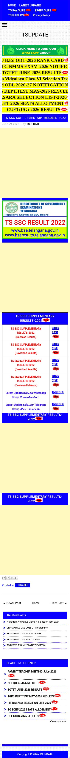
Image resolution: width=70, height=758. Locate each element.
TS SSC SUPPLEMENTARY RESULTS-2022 (35, 118)
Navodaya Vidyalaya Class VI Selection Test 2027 (33, 621)
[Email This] (4, 578)
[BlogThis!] (8, 578)
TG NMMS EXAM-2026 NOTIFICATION (26, 645)
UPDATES (22, 585)
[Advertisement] (35, 163)
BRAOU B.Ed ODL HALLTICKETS (24, 639)
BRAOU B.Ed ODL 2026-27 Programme (27, 627)
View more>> (58, 721)
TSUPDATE (35, 34)
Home (36, 603)
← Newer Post (12, 603)
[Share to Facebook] (16, 578)
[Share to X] (12, 578)
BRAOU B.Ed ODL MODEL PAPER (24, 633)
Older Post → (59, 603)
